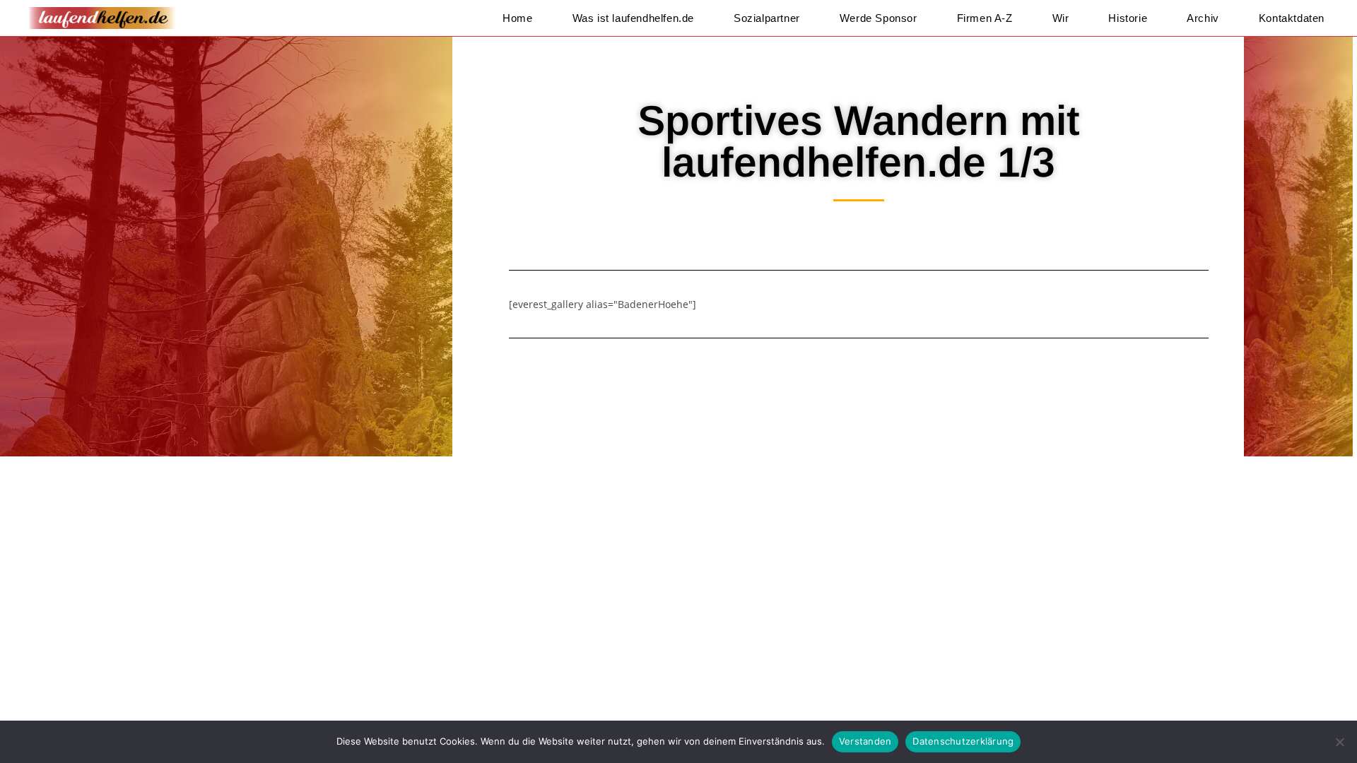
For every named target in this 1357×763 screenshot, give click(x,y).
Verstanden (865, 741)
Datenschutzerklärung (963, 741)
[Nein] (1339, 742)
